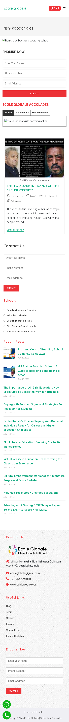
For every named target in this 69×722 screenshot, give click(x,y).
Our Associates (40, 112)
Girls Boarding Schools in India (22, 326)
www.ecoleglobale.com (23, 584)
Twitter (41, 712)
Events (10, 624)
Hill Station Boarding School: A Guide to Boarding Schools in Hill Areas (39, 371)
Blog (8, 606)
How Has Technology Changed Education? (31, 492)
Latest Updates (15, 636)
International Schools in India (21, 331)
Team (9, 612)
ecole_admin (17, 196)
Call (56, 8)
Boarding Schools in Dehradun (21, 310)
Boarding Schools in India (19, 321)
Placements (22, 112)
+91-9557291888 (20, 578)
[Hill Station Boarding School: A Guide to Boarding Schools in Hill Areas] (9, 372)
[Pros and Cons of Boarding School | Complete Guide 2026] (9, 353)
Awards (8, 112)
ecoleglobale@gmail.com (25, 573)
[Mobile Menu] (63, 8)
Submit (34, 94)
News (52, 196)
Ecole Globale (15, 8)
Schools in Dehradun (17, 315)
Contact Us (12, 630)
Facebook (29, 712)
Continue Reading (15, 230)
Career (10, 618)
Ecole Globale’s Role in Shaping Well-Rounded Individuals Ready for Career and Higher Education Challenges (33, 425)
